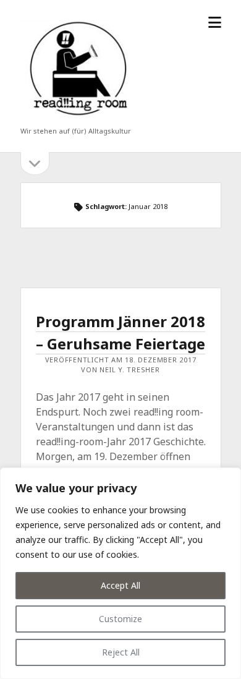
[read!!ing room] (76, 119)
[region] (120, 573)
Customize (120, 619)
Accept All (120, 585)
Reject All (121, 652)
